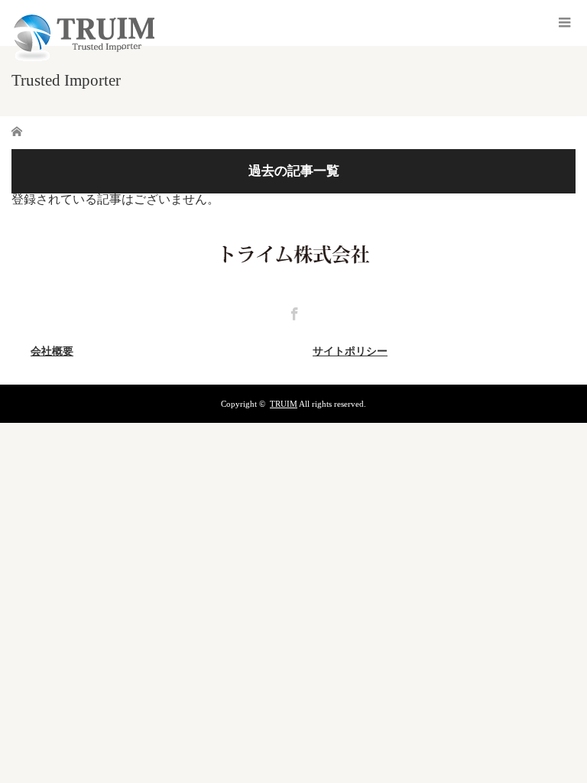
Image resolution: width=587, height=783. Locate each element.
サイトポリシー (350, 351)
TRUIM (283, 403)
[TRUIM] (82, 57)
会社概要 (52, 351)
